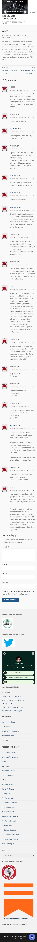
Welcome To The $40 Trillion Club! (14, 700)
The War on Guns (8, 798)
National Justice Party (10, 816)
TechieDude (15, 426)
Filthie (4, 780)
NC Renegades (7, 784)
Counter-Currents (8, 812)
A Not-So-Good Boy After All (12, 697)
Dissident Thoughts (9, 17)
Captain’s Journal (8, 789)
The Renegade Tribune (10, 839)
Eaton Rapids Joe (8, 807)
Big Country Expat (8, 722)
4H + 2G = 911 (7, 704)
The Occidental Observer (11, 835)
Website (5, 582)
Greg (12, 287)
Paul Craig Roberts (9, 830)
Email (4, 573)
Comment (6, 547)
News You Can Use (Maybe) (12, 711)
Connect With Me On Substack (16, 919)
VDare (4, 762)
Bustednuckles (7, 825)
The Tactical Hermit (9, 821)
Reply (34, 90)
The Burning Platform (9, 803)
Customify (19, 938)
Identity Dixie (6, 793)
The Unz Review (8, 775)
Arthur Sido (7, 35)
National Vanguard (8, 844)
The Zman (5, 740)
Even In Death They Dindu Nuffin (14, 707)
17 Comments (7, 37)
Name (4, 564)
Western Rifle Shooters (10, 731)
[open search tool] (30, 13)
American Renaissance (10, 757)
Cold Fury (5, 766)
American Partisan (8, 753)
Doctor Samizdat (8, 736)
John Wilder (15, 129)
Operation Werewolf (9, 771)
